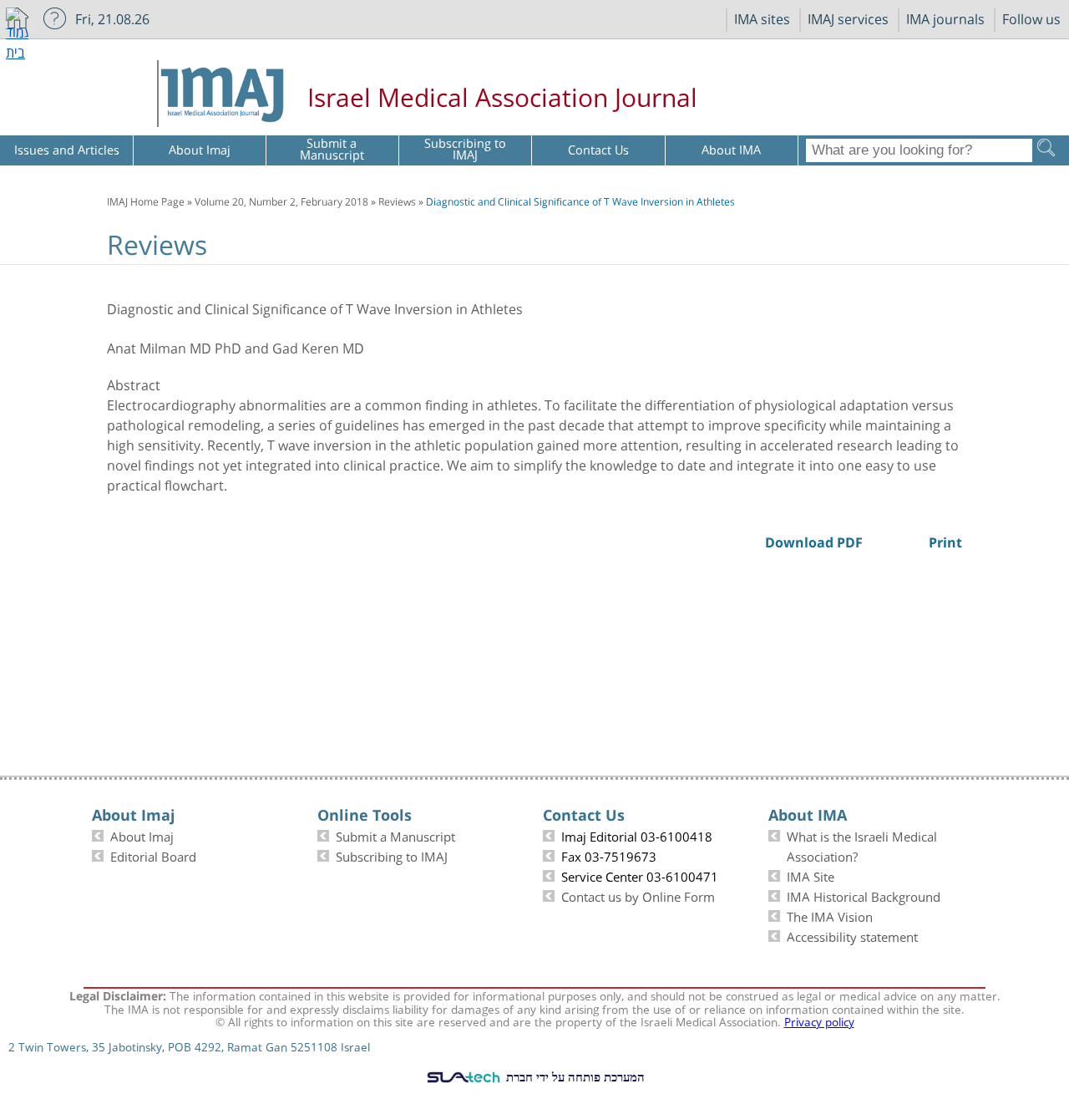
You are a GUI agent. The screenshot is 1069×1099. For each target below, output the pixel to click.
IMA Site (810, 875)
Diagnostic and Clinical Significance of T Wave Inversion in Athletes (580, 201)
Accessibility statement (852, 935)
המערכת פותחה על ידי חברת (574, 1076)
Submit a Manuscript (395, 835)
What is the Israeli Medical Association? (862, 845)
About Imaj (142, 835)
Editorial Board (153, 855)
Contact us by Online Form (638, 895)
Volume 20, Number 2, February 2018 (281, 201)
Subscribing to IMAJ (392, 855)
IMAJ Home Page (146, 201)
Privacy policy (819, 1020)
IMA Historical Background (863, 895)
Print (952, 221)
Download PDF (919, 221)
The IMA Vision (830, 915)
